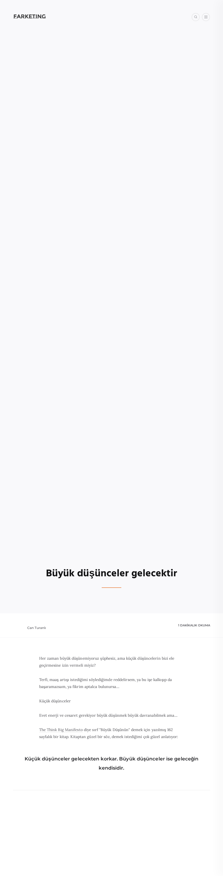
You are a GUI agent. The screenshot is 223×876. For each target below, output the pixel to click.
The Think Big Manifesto (61, 729)
